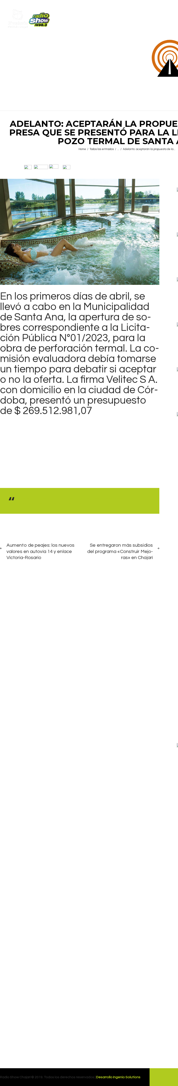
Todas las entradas (102, 149)
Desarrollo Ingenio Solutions (118, 1077)
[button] (28, 167)
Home (82, 149)
